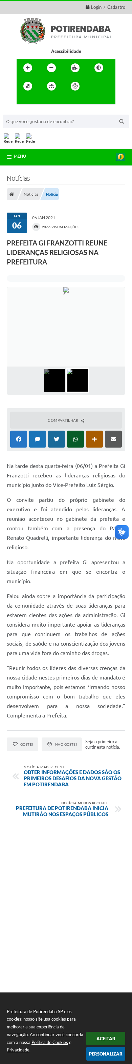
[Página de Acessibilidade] (75, 86)
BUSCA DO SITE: (23, 111)
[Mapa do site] (51, 86)
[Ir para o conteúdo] (94, 86)
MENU (20, 156)
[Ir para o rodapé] (53, 100)
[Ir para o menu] (23, 100)
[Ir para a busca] (38, 100)
